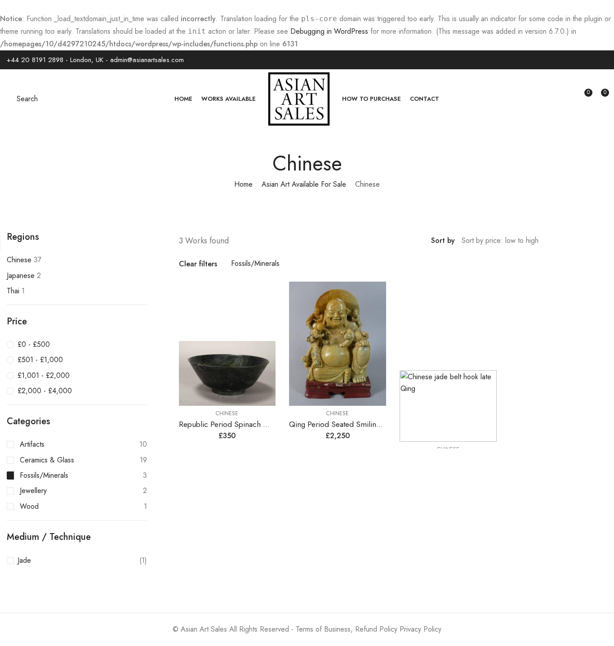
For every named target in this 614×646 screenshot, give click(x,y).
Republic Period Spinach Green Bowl (241, 424)
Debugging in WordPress (329, 31)
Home (243, 184)
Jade (24, 560)
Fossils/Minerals (255, 263)
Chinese (227, 413)
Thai (13, 291)
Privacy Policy (420, 629)
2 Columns (578, 241)
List (565, 241)
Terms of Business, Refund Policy (346, 629)
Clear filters (198, 264)
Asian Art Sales (204, 629)
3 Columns (591, 241)
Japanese (21, 275)
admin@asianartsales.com (147, 60)
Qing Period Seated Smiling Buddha (348, 424)
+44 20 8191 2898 (35, 60)
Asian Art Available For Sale (304, 184)
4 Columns (604, 241)
